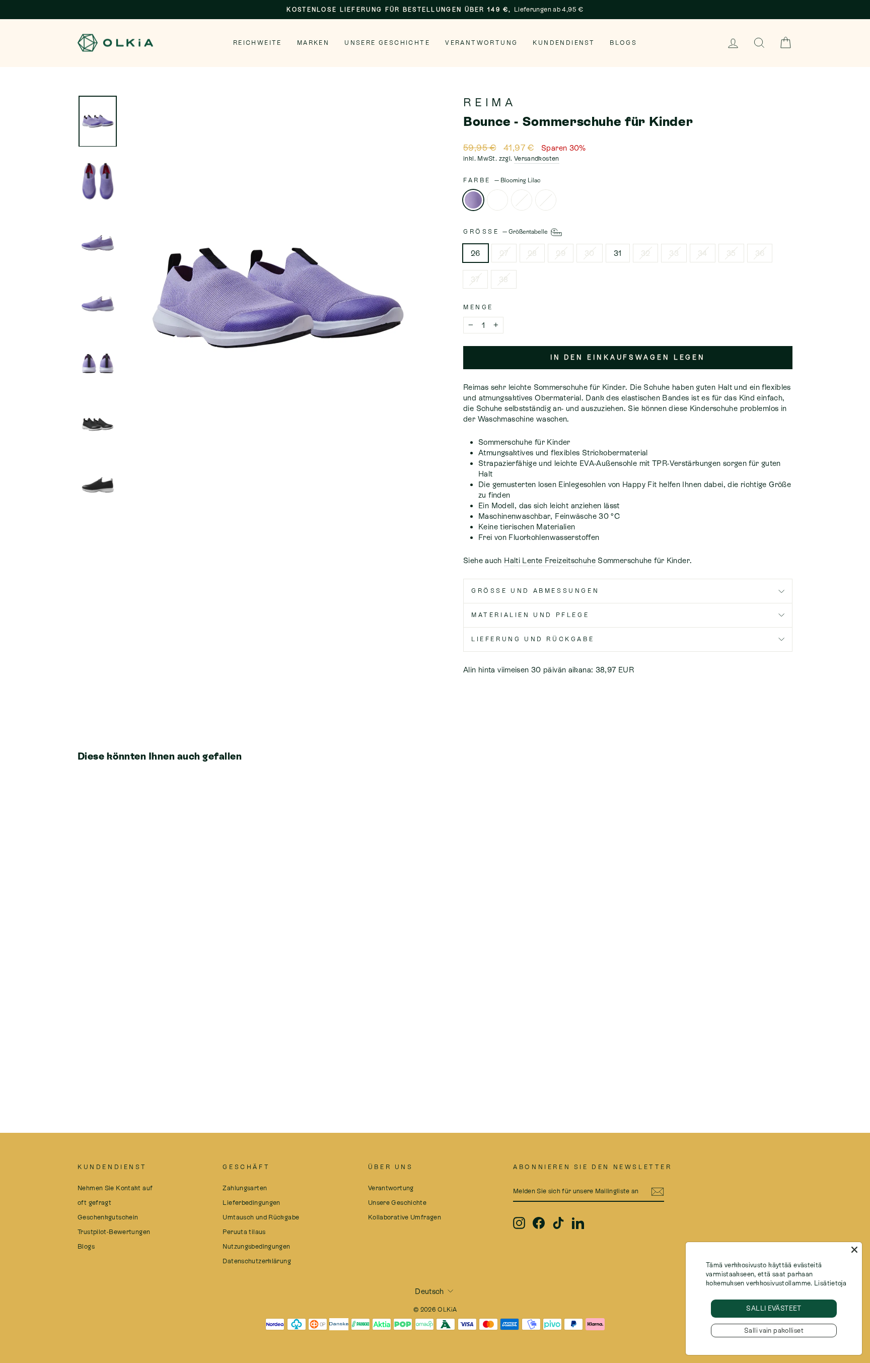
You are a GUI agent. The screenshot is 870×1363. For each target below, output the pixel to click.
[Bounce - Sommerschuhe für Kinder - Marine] (125, 1060)
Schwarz (497, 200)
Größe (506, 231)
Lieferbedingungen (251, 1202)
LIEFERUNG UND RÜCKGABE (532, 639)
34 (702, 253)
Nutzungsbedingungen (256, 1246)
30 (590, 253)
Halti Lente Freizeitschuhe (550, 560)
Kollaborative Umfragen (404, 1217)
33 (674, 253)
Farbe (502, 180)
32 (645, 253)
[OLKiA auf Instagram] (519, 1223)
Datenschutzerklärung (257, 1261)
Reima (489, 102)
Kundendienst (564, 42)
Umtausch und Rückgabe (261, 1217)
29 (560, 253)
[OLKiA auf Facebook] (539, 1223)
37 (475, 279)
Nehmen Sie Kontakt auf (115, 1188)
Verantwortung (481, 42)
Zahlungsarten (245, 1188)
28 (532, 253)
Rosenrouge (522, 200)
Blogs (623, 42)
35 (731, 253)
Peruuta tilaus (244, 1232)
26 (475, 253)
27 (504, 253)
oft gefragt (94, 1202)
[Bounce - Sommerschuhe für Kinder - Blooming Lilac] (84, 1060)
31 (618, 253)
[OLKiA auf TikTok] (558, 1223)
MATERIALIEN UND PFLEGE (530, 615)
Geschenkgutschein (108, 1217)
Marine (546, 200)
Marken (313, 42)
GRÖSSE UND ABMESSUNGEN (535, 590)
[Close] (854, 1250)
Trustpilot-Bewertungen (114, 1232)
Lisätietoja (830, 1283)
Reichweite (257, 42)
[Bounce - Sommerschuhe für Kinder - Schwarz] (98, 1060)
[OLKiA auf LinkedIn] (578, 1223)
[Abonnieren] (657, 1192)
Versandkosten (536, 158)
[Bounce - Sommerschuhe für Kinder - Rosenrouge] (111, 1060)
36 (760, 253)
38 (504, 279)
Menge (478, 307)
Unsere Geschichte (387, 42)
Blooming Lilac (473, 200)
